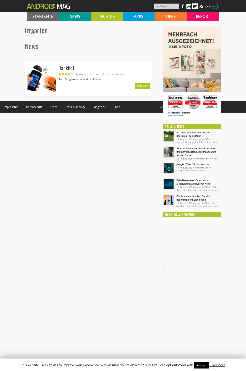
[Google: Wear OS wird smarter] (168, 172)
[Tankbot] (42, 92)
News (74, 16)
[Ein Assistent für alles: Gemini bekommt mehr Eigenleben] (168, 204)
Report (203, 16)
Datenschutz (34, 107)
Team (53, 107)
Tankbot (66, 68)
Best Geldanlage (75, 107)
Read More (142, 86)
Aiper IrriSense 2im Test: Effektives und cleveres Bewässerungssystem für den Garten (196, 152)
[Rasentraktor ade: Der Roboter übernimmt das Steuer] (168, 140)
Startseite (42, 16)
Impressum (11, 107)
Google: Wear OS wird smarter (193, 164)
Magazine (99, 107)
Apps (138, 16)
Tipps (171, 16)
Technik (107, 16)
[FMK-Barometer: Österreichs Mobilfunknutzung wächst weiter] (168, 188)
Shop (117, 107)
